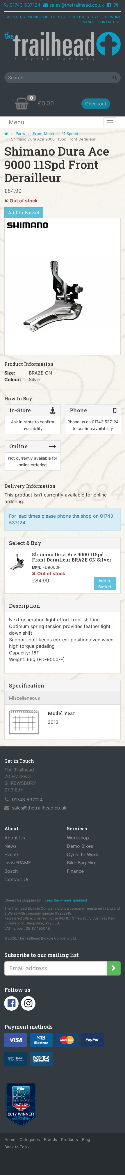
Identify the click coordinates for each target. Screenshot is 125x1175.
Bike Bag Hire (82, 862)
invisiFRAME (17, 862)
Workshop (78, 838)
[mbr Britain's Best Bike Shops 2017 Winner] (20, 1106)
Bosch (11, 871)
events (58, 17)
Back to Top (16, 1147)
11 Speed (70, 133)
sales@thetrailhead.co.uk (76, 5)
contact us (109, 22)
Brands (50, 1139)
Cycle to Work (82, 854)
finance (87, 22)
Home (9, 1139)
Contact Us (16, 879)
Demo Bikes (80, 846)
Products (69, 1139)
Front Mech (43, 133)
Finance (75, 871)
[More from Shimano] (27, 225)
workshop (38, 17)
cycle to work (106, 17)
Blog (86, 1139)
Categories (29, 1139)
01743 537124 (25, 5)
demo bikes (78, 17)
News (10, 846)
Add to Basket (24, 212)
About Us (14, 838)
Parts (20, 133)
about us (16, 17)
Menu (16, 122)
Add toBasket (104, 583)
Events (11, 854)
